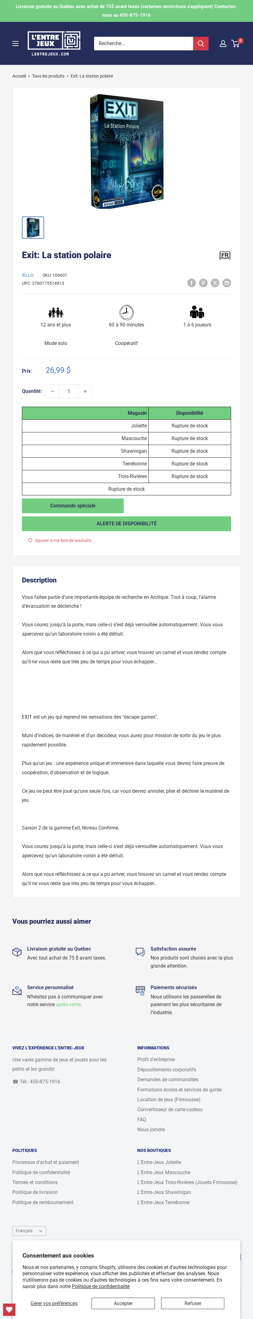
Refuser (193, 1303)
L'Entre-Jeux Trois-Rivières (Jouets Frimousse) (187, 1182)
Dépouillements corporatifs (166, 1070)
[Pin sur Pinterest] (203, 283)
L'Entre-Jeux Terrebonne (163, 1202)
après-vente (68, 1004)
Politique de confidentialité (101, 1286)
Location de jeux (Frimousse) (169, 1100)
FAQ (141, 1120)
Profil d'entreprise (156, 1059)
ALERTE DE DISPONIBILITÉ (127, 524)
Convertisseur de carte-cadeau (170, 1109)
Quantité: (32, 391)
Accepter (123, 1303)
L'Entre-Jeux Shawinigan (164, 1192)
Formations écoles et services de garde (179, 1090)
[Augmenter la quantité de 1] (85, 391)
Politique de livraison (35, 1192)
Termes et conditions (35, 1182)
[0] (235, 43)
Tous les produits (48, 76)
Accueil (19, 76)
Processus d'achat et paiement (45, 1162)
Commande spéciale (73, 506)
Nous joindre (151, 1129)
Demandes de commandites (167, 1079)
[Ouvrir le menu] (15, 43)
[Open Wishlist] (9, 1310)
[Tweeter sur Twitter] (215, 283)
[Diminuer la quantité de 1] (52, 391)
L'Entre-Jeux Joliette (159, 1162)
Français (24, 1230)
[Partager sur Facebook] (191, 283)
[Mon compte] (223, 43)
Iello (28, 275)
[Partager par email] (226, 283)
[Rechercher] (201, 43)
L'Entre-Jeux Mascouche (163, 1172)
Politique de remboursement (42, 1202)
